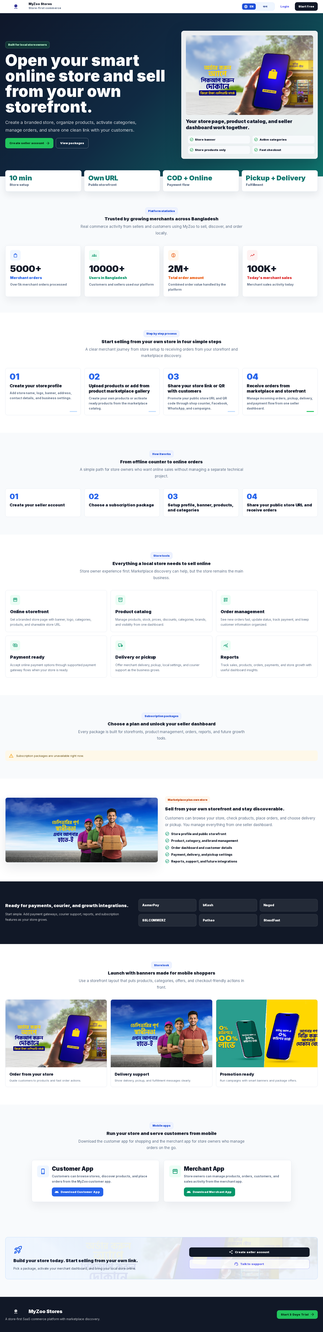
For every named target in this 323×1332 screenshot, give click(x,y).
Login (284, 6)
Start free (306, 6)
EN (252, 6)
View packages (72, 143)
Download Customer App (80, 1192)
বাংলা (265, 6)
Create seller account (26, 143)
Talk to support (252, 1264)
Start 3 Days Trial (294, 1314)
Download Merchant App (212, 1192)
